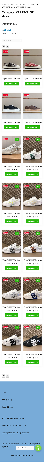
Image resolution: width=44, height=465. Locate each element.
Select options (11, 174)
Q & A (4, 392)
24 (5, 30)
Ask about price (11, 83)
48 (7, 30)
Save (6, 51)
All (9, 30)
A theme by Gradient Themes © (22, 456)
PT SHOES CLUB (20, 425)
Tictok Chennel (19, 418)
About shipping (7, 407)
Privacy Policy (7, 400)
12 (2, 30)
